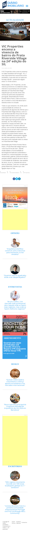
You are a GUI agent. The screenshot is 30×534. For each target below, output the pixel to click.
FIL (7, 172)
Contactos (24, 522)
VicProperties (26, 172)
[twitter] (16, 179)
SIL (21, 172)
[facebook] (14, 179)
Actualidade (3, 172)
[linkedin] (19, 179)
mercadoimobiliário (14, 172)
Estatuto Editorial (18, 522)
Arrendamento (12, 338)
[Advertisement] (15, 219)
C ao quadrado (6, 528)
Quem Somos (14, 522)
